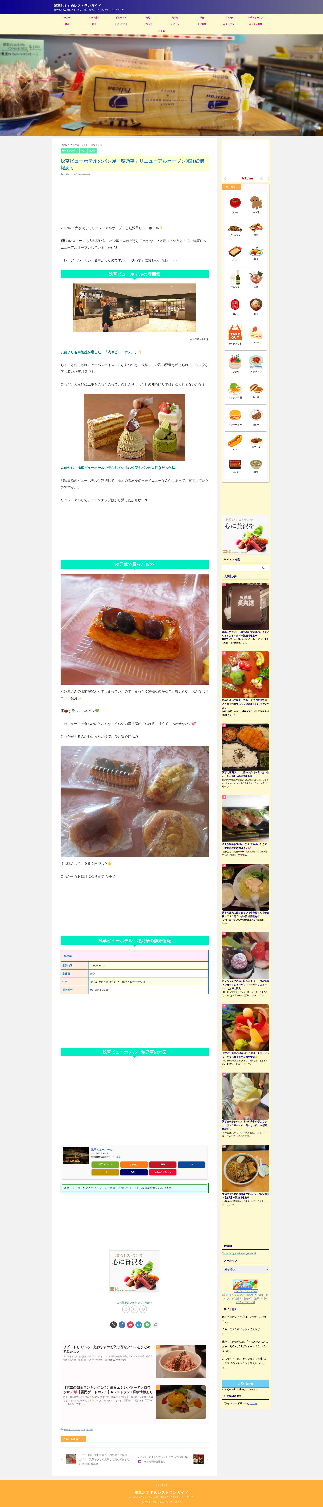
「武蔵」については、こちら (124, 1188)
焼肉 (67, 24)
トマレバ (104, 1153)
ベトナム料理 (255, 24)
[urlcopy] (155, 1324)
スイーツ (175, 24)
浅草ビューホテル (102, 1149)
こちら (253, 1403)
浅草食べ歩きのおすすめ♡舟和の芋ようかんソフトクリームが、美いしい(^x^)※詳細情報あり (244, 1125)
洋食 (202, 17)
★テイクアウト (71, 1429)
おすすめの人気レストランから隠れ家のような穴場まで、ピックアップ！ (161, 1497)
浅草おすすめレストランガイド (77, 6)
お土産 (161, 31)
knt (191, 1164)
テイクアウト (121, 24)
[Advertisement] (135, 199)
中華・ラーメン (255, 17)
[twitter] (113, 1324)
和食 (94, 24)
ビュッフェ (121, 17)
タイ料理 (202, 24)
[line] (147, 1324)
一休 (105, 1172)
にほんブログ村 (245, 1302)
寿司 (148, 17)
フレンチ (228, 17)
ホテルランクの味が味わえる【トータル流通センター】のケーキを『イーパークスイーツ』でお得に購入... (245, 984)
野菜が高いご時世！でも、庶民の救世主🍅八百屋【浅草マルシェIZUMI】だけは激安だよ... (245, 704)
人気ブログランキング (245, 1291)
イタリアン (228, 24)
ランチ (67, 17)
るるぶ (134, 1172)
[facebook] (122, 1324)
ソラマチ (148, 24)
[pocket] (130, 1324)
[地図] (118, 1156)
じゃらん (134, 1164)
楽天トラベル (105, 1164)
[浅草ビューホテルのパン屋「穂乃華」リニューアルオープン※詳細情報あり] (138, 1324)
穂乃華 (89, 1429)
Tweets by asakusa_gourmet (239, 1253)
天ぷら (175, 17)
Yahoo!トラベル (163, 1172)
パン (83, 1429)
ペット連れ (94, 17)
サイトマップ (161, 1485)
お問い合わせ (245, 1383)
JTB (163, 1164)
